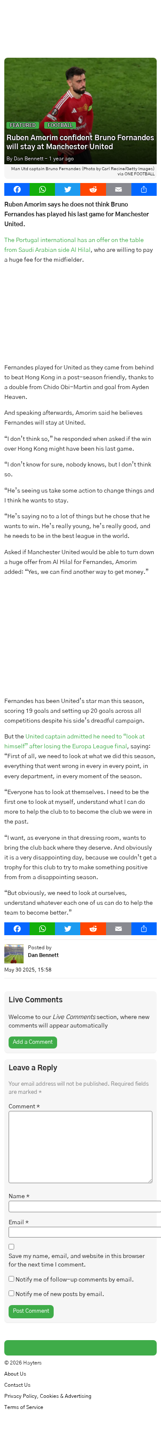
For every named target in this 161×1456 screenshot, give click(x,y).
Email (19, 1223)
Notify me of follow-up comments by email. (74, 1280)
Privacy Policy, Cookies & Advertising (47, 1396)
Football (60, 125)
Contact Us (17, 1385)
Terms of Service (23, 1407)
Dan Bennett (28, 159)
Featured (23, 125)
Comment (24, 1107)
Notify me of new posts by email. (59, 1294)
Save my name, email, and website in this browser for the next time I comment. (77, 1260)
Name (19, 1196)
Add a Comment (33, 1042)
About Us (15, 1374)
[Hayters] (80, 19)
